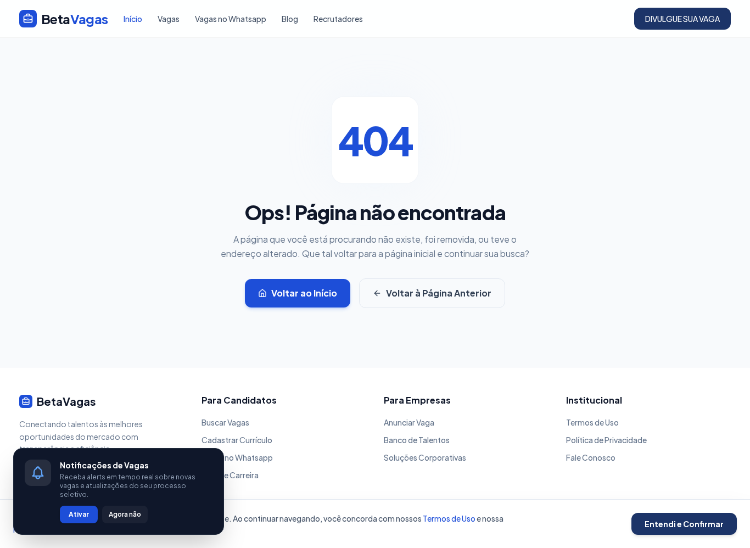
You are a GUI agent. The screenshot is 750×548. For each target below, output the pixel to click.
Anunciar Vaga (409, 422)
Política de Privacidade (606, 440)
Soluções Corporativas (425, 457)
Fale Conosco (590, 457)
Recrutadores (338, 19)
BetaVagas (66, 401)
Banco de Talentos (417, 440)
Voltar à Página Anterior (438, 293)
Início (133, 19)
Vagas (169, 19)
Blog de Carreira (230, 475)
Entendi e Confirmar (684, 524)
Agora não (125, 514)
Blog (290, 19)
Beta (74, 18)
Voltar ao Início (304, 293)
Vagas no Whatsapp (230, 19)
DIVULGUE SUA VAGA (682, 19)
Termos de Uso (592, 422)
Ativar (79, 514)
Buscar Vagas (225, 422)
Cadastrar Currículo (237, 440)
